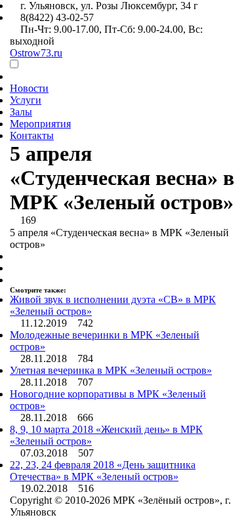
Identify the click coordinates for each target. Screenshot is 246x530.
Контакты (32, 135)
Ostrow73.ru (36, 52)
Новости (29, 88)
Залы (21, 111)
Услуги (25, 100)
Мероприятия (40, 123)
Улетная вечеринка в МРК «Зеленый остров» (111, 370)
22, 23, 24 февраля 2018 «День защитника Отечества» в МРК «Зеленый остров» (102, 470)
